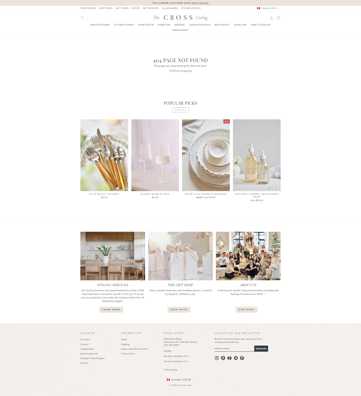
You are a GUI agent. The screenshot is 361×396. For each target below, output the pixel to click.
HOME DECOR (146, 24)
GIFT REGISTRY (151, 8)
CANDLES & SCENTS (200, 24)
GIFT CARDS (122, 8)
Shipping (125, 344)
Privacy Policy (128, 353)
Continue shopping (181, 70)
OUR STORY (247, 309)
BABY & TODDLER (260, 24)
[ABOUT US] (248, 256)
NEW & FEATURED (100, 24)
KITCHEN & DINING (124, 24)
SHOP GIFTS (179, 309)
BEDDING (180, 24)
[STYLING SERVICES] (112, 256)
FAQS (124, 339)
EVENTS (136, 8)
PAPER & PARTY (180, 30)
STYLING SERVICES (191, 8)
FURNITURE (164, 24)
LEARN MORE (111, 309)
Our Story (85, 339)
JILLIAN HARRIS (170, 8)
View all (180, 110)
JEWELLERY (240, 24)
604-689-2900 (171, 345)
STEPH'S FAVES (88, 8)
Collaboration (87, 349)
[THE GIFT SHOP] (180, 256)
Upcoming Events (89, 353)
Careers (84, 363)
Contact (84, 344)
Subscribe (261, 348)
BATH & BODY (222, 24)
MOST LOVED (106, 8)
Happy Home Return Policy (134, 349)
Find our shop (170, 369)
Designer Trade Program (92, 358)
